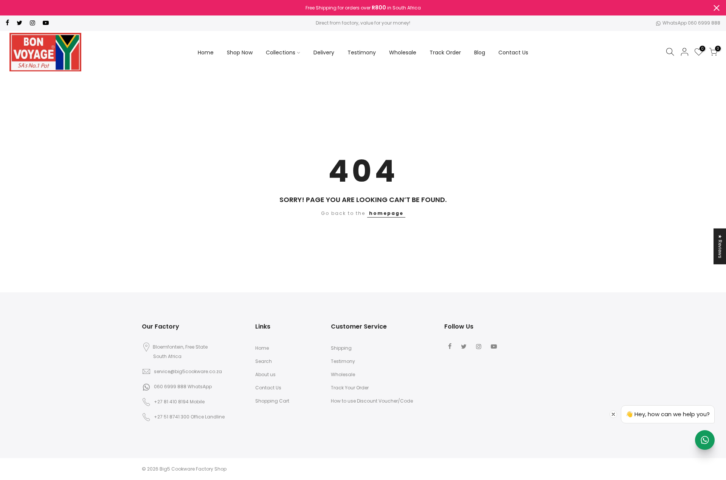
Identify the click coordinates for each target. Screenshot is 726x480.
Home (206, 52)
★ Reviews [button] (720, 246)
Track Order (445, 52)
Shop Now (240, 52)
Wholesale (402, 52)
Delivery (323, 52)
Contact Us (513, 52)
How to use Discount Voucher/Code (372, 401)
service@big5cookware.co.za (188, 371)
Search (263, 361)
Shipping (341, 348)
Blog (479, 52)
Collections (280, 52)
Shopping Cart (272, 401)
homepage (386, 213)
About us (265, 374)
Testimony (361, 52)
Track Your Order (350, 387)
